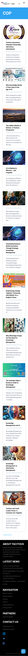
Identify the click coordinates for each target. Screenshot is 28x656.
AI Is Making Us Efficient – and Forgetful (11, 170)
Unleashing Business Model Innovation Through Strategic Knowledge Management (13, 248)
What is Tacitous (7, 593)
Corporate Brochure (8, 605)
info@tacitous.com (8, 626)
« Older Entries (7, 535)
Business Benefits (8, 596)
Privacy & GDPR (7, 607)
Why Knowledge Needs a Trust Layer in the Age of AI (14, 87)
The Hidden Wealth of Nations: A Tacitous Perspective (13, 128)
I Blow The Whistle (8, 617)
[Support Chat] (23, 651)
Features (5, 599)
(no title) (5, 584)
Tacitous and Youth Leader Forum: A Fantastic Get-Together (14, 511)
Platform (5, 602)
